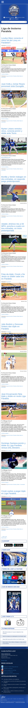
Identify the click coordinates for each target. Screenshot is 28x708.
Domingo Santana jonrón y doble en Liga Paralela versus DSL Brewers (13, 445)
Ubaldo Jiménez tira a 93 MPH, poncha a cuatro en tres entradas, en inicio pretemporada (12, 227)
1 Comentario (22, 484)
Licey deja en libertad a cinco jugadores (11, 679)
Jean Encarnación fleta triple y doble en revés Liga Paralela (13, 396)
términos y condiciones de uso (7, 702)
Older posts (4, 536)
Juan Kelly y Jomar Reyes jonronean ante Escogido (13, 85)
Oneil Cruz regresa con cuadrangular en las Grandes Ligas (14, 636)
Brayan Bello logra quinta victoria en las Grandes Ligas (13, 639)
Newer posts (4, 537)
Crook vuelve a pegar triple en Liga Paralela (13, 492)
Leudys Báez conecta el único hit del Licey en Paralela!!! (12, 40)
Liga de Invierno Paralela (12, 76)
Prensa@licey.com (5, 157)
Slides (18, 76)
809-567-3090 (4, 660)
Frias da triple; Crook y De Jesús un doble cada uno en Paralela (13, 276)
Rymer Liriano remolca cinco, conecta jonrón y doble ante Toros (11, 131)
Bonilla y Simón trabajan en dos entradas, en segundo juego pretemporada (13, 179)
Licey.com (14, 10)
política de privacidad (20, 702)
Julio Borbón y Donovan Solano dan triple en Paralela (12, 326)
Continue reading (5, 74)
